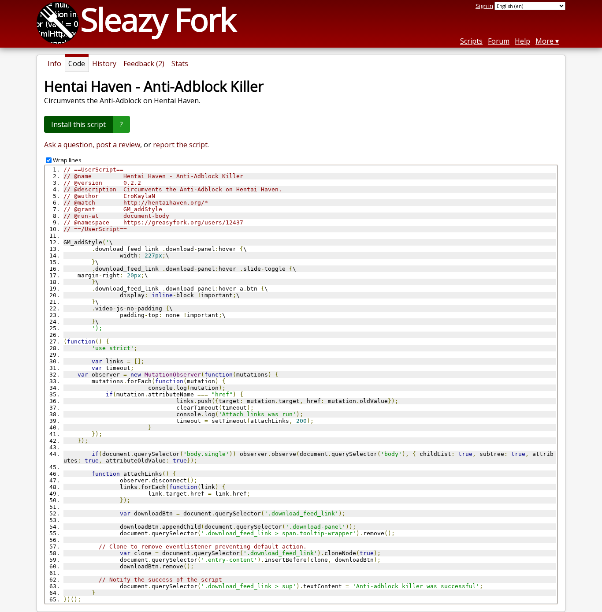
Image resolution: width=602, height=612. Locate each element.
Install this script (78, 124)
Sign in (484, 6)
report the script (180, 144)
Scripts (471, 41)
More (544, 41)
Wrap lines (67, 160)
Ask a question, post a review (92, 144)
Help (522, 41)
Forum (498, 41)
